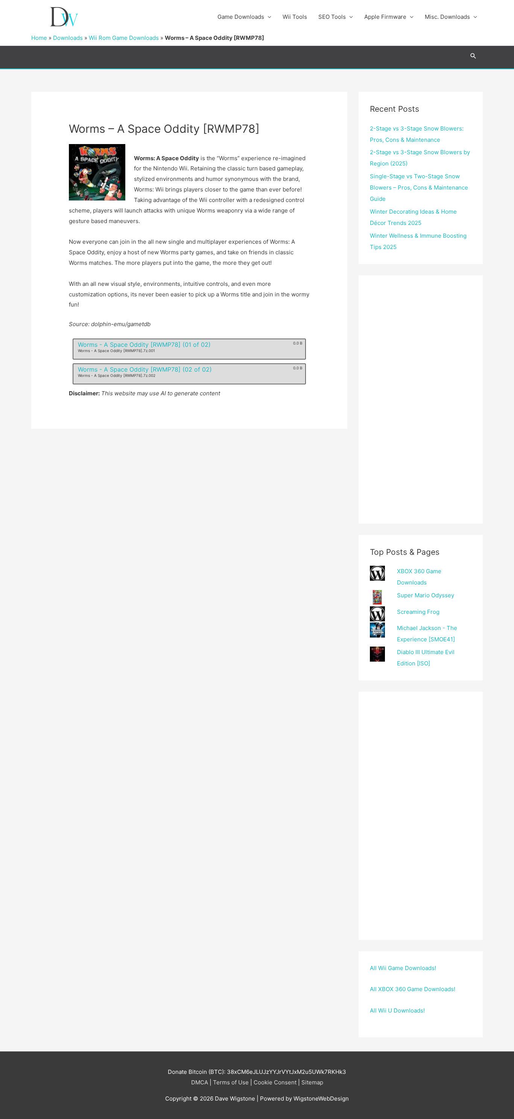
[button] (473, 55)
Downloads (68, 37)
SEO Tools (332, 16)
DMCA (199, 1082)
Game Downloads (240, 16)
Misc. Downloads (447, 16)
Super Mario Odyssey (425, 595)
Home (39, 37)
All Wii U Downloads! (397, 1010)
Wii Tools (295, 16)
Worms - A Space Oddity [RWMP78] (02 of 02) (145, 369)
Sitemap (312, 1082)
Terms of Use (231, 1082)
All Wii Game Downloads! (403, 968)
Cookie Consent (275, 1082)
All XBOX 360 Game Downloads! (412, 989)
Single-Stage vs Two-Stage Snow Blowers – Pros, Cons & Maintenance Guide (419, 187)
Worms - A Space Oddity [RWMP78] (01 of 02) (144, 344)
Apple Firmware (385, 16)
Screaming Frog (418, 611)
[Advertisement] (420, 399)
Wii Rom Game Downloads (124, 37)
